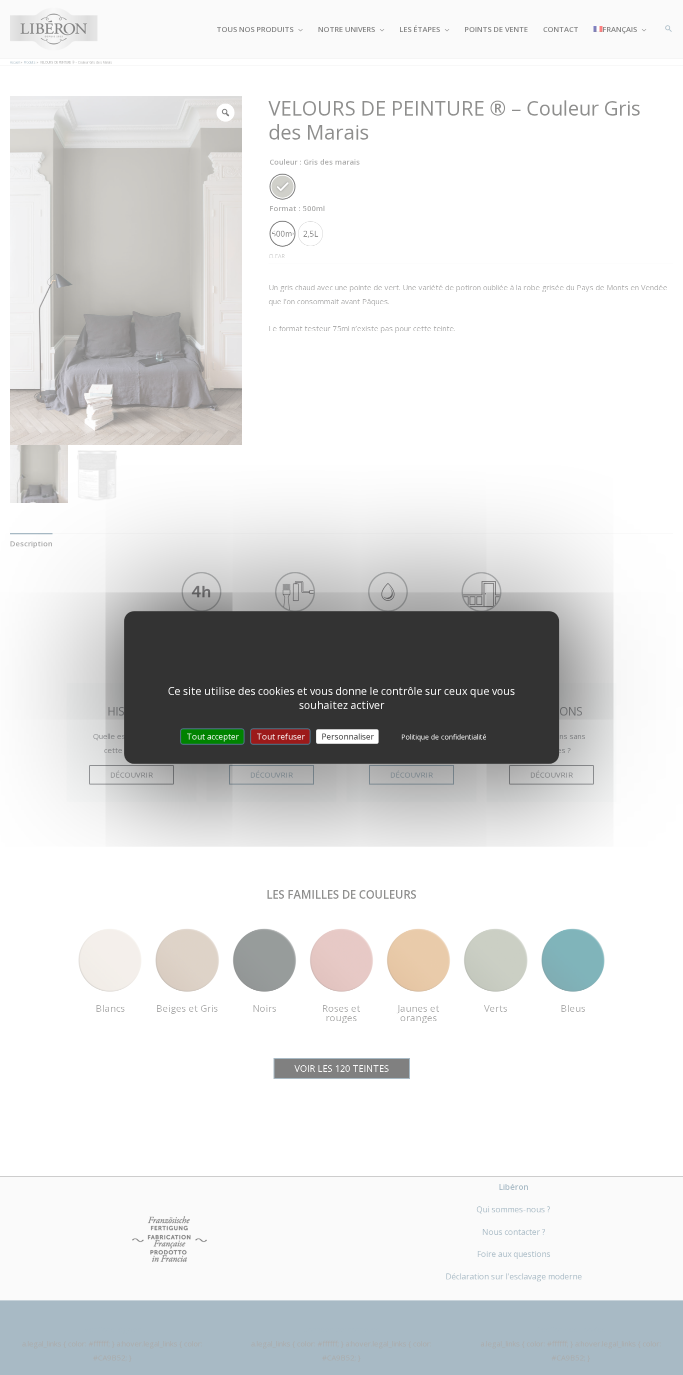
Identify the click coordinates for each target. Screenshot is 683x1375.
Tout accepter (212, 736)
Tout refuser (280, 736)
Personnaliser (348, 736)
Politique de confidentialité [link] (443, 737)
